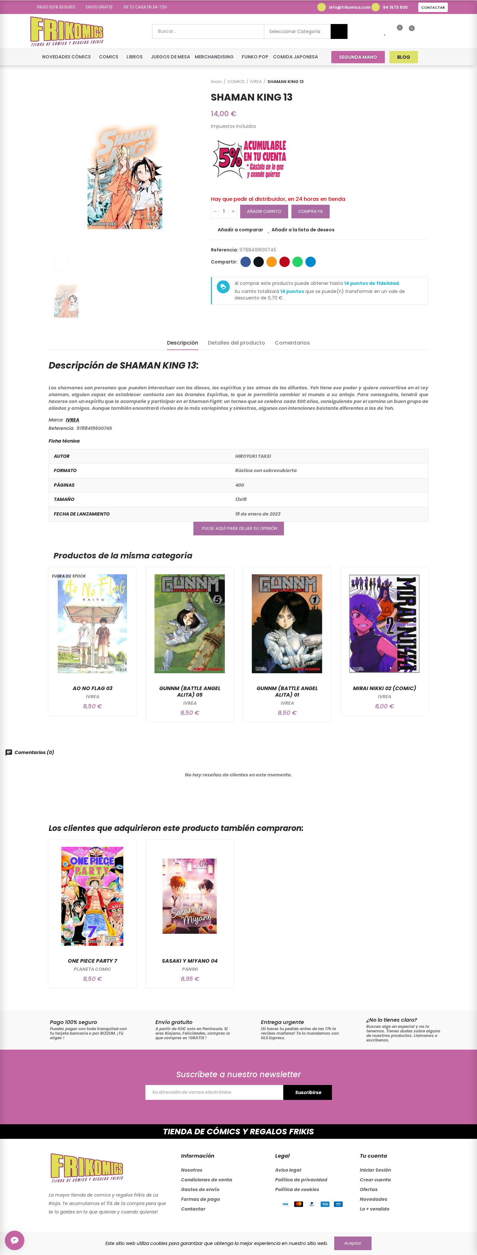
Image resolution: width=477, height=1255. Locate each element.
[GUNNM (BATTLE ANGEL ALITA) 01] (287, 623)
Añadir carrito (264, 211)
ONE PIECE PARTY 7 (92, 961)
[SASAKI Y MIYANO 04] (190, 896)
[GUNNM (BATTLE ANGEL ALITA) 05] (190, 623)
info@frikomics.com (350, 7)
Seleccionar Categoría (294, 31)
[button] (53, 7)
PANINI (190, 969)
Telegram (310, 262)
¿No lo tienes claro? (391, 1020)
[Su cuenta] (423, 31)
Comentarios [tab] (292, 343)
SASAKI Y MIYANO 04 (190, 961)
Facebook (245, 262)
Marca (56, 420)
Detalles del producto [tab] (236, 343)
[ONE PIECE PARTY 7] (92, 896)
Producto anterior (407, 82)
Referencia (61, 428)
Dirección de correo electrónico (271, 262)
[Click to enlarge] (61, 263)
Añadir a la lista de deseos (303, 229)
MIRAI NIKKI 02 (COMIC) (384, 688)
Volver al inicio (415, 82)
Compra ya (310, 211)
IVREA (72, 420)
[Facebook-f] (431, 57)
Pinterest (284, 262)
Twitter (258, 262)
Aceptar (352, 1243)
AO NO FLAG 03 (93, 688)
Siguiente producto (423, 82)
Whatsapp (297, 262)
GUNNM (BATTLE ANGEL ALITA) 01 (287, 692)
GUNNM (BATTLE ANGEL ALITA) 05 (190, 692)
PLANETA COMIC (92, 969)
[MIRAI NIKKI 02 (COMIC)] (384, 623)
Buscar (339, 31)
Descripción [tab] (182, 343)
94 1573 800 (395, 7)
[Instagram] (443, 57)
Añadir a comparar (240, 229)
